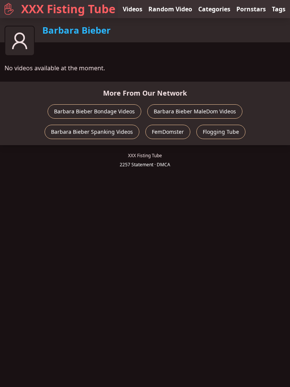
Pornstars (251, 9)
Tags (278, 9)
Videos (132, 9)
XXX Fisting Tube (68, 9)
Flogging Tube (221, 131)
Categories (214, 9)
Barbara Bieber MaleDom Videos (195, 111)
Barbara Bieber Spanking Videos (92, 131)
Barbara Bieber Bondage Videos (94, 111)
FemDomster (168, 131)
